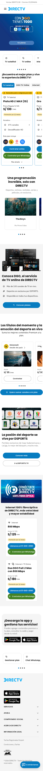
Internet (36, 85)
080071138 (16, 2)
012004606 (32, 2)
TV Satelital (8, 85)
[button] (17, 69)
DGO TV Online (22, 85)
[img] (5, 8)
